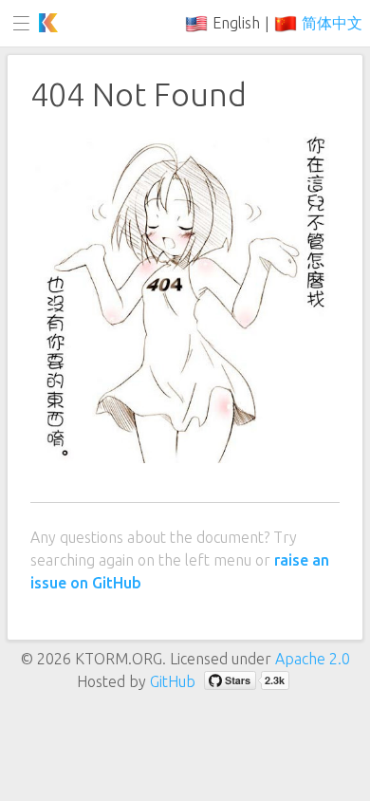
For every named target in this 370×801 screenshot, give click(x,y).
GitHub (172, 681)
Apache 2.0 (312, 658)
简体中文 (332, 22)
